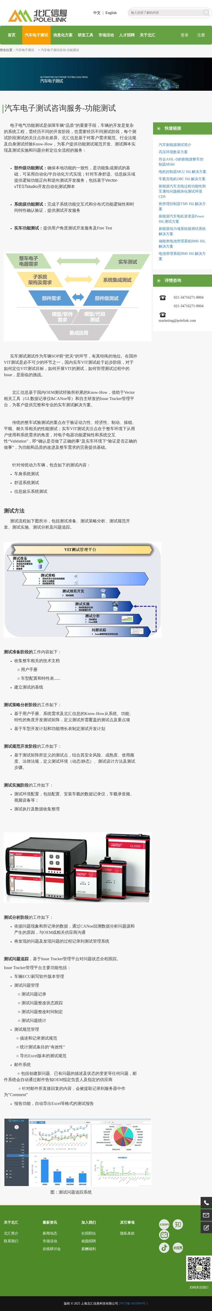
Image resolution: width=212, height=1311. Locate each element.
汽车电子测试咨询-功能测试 (60, 50)
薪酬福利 (88, 1249)
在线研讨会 (52, 1249)
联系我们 (11, 1241)
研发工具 (85, 35)
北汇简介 (11, 1233)
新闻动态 (50, 1233)
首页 (11, 35)
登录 (184, 35)
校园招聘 (88, 1241)
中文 (97, 13)
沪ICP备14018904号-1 (133, 1303)
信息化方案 (63, 35)
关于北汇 (147, 35)
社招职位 (88, 1233)
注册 (201, 35)
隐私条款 (127, 1233)
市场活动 (106, 35)
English (111, 13)
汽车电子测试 (36, 35)
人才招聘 (127, 35)
